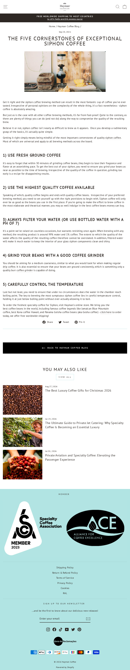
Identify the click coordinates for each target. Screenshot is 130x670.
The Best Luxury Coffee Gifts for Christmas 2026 (78, 390)
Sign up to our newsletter (64, 603)
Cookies (65, 588)
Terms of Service (65, 577)
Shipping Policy (65, 567)
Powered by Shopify (65, 667)
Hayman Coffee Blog (69, 26)
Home (52, 26)
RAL (65, 593)
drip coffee (9, 266)
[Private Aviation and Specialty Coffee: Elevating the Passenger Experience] (22, 464)
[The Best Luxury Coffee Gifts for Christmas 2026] (22, 400)
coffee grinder (88, 255)
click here (106, 312)
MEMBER (64, 494)
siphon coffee (33, 102)
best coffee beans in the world (20, 308)
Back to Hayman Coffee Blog (67, 348)
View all (65, 377)
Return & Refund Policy (65, 572)
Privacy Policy (65, 583)
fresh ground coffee (38, 155)
